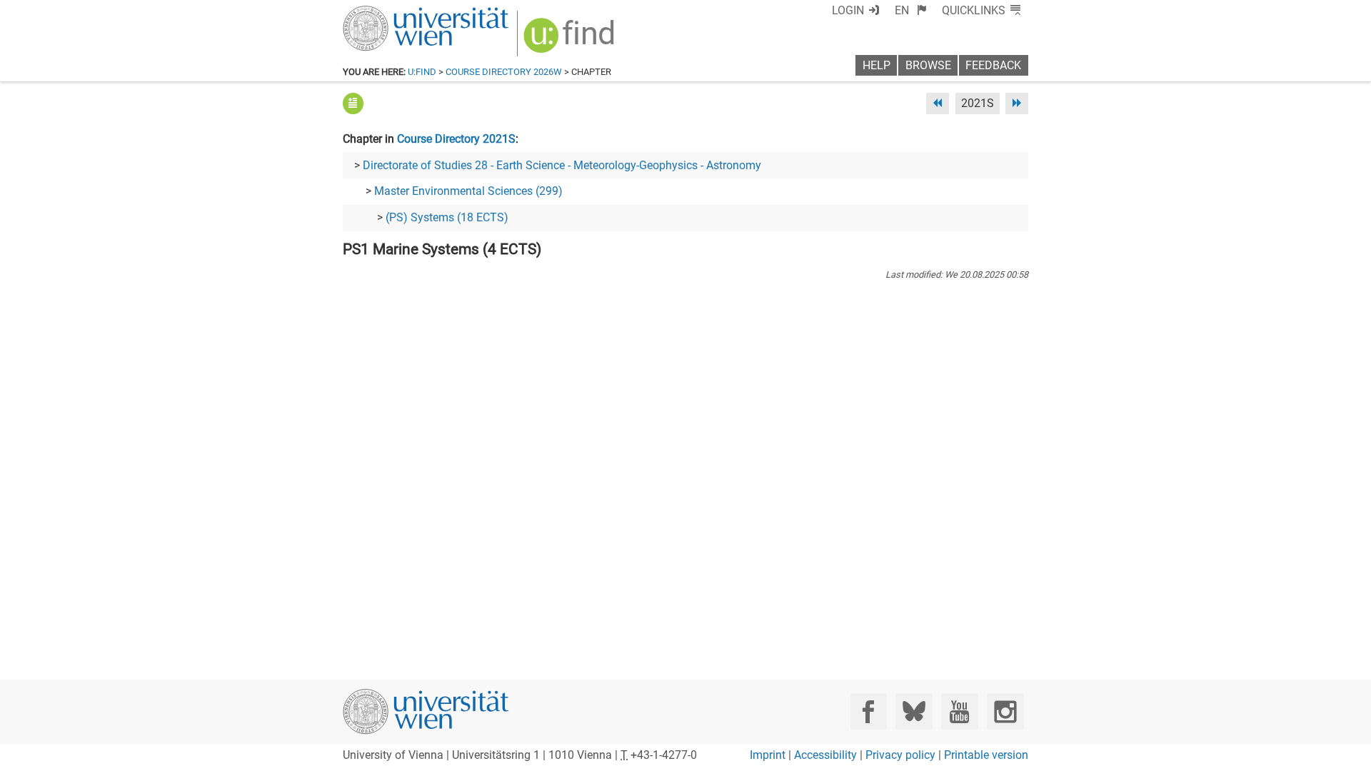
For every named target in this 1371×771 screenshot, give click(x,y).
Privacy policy (900, 755)
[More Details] (353, 103)
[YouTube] (959, 711)
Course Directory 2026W (504, 71)
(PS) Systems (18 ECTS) (447, 217)
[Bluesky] (913, 711)
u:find (422, 71)
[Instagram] (1005, 711)
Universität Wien (392, 12)
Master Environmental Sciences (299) (468, 191)
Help (876, 65)
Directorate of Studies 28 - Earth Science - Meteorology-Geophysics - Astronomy (562, 165)
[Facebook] (868, 711)
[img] (571, 40)
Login (848, 10)
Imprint (767, 755)
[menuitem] (911, 10)
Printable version (986, 755)
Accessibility (825, 755)
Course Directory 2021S (456, 139)
